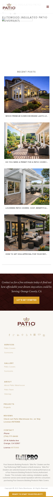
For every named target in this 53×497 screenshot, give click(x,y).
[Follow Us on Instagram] (44, 335)
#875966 (15, 448)
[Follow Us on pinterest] (22, 335)
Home (9, 26)
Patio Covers (9, 348)
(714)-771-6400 (11, 436)
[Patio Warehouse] (26, 322)
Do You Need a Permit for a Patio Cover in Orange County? (27, 162)
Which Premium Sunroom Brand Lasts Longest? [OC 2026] (27, 116)
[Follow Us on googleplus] (14, 335)
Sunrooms (8, 353)
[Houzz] (30, 335)
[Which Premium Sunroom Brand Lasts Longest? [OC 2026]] (26, 94)
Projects (7, 407)
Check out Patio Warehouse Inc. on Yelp (22, 419)
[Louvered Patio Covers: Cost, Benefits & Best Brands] (26, 186)
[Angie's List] (39, 335)
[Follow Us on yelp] (27, 335)
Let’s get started (27, 300)
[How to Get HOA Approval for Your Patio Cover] (26, 232)
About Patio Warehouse (14, 385)
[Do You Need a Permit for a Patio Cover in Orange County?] (26, 140)
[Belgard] (35, 335)
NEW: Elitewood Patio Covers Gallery (30, 26)
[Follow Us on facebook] (9, 335)
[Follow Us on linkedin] (18, 335)
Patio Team (9, 390)
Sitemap (7, 394)
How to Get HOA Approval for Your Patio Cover (27, 254)
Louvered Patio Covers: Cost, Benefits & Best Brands (27, 208)
